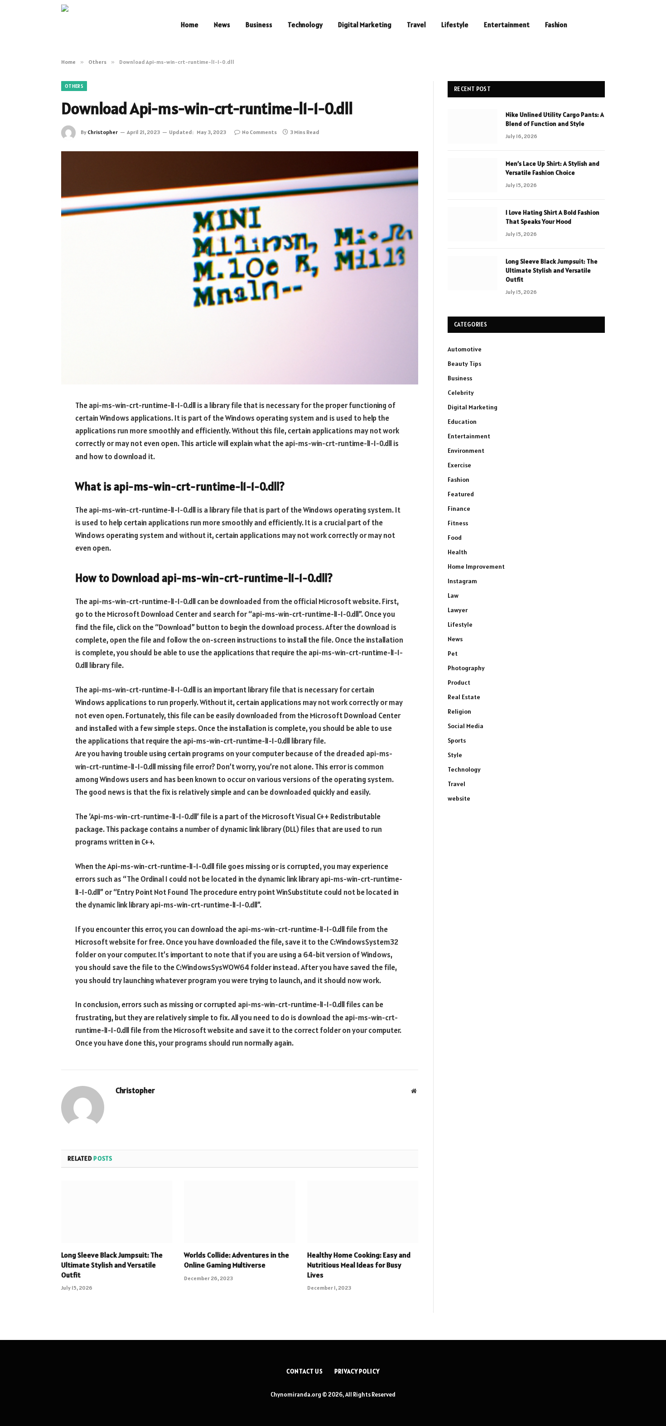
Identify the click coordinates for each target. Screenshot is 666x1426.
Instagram (462, 581)
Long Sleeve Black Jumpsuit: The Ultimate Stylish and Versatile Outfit (112, 1264)
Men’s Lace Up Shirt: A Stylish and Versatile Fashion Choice (552, 168)
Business (259, 24)
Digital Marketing (364, 24)
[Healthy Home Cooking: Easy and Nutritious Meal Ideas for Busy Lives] (362, 1212)
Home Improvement (476, 566)
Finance (459, 508)
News (222, 24)
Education (462, 422)
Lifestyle (454, 24)
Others (74, 86)
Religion (459, 711)
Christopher (102, 132)
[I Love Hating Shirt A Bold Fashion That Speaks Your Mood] (472, 224)
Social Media (465, 726)
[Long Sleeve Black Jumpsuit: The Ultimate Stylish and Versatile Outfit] (116, 1212)
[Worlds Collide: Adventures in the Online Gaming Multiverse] (239, 1212)
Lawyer (458, 610)
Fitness (458, 523)
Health (457, 552)
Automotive (465, 349)
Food (455, 537)
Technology (305, 24)
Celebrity (461, 393)
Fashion (556, 24)
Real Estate (464, 697)
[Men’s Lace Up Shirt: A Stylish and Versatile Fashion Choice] (472, 175)
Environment (466, 451)
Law (453, 595)
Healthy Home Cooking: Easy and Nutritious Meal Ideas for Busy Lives (358, 1264)
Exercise (459, 465)
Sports (457, 740)
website (459, 798)
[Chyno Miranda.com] (109, 25)
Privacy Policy (357, 1371)
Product (459, 682)
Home (189, 24)
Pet (453, 653)
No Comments (259, 132)
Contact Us (304, 1371)
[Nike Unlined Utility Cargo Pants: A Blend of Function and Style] (472, 126)
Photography (466, 668)
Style (455, 755)
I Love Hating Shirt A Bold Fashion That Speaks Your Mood (552, 217)
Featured (461, 494)
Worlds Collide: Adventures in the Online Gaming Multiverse (236, 1259)
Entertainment (507, 24)
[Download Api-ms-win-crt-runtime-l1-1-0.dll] (239, 267)
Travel (416, 24)
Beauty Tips (464, 364)
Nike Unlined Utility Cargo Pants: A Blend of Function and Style (555, 119)
